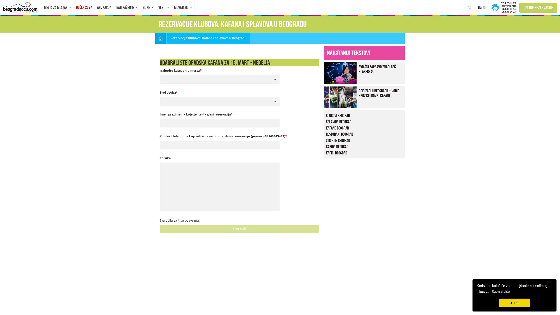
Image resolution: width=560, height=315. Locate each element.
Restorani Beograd (339, 134)
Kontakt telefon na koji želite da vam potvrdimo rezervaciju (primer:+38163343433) (223, 136)
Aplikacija (104, 7)
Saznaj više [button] (501, 292)
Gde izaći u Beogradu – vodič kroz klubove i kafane (379, 93)
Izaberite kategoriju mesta (180, 70)
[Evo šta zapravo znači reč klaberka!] (340, 72)
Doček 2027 (84, 7)
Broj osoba (169, 92)
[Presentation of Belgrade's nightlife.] (21, 7)
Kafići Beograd (336, 152)
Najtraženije (125, 7)
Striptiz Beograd (338, 140)
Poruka (165, 158)
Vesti (162, 7)
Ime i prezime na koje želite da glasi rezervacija (196, 114)
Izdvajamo (181, 7)
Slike (146, 7)
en (484, 7)
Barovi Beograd (337, 146)
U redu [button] (515, 303)
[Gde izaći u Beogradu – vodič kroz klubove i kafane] (340, 96)
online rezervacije (538, 7)
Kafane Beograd (337, 128)
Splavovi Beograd (338, 121)
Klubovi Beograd (338, 115)
